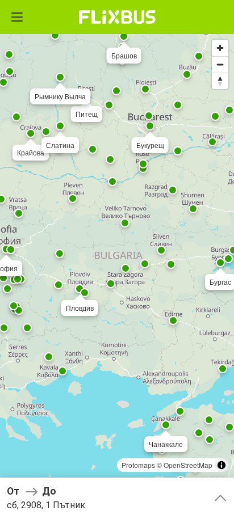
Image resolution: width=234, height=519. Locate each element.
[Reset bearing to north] (220, 81)
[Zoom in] (220, 48)
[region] (117, 259)
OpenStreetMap (188, 465)
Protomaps (138, 465)
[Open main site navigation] (17, 17)
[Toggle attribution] (221, 465)
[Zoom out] (220, 64)
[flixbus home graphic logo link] (117, 17)
